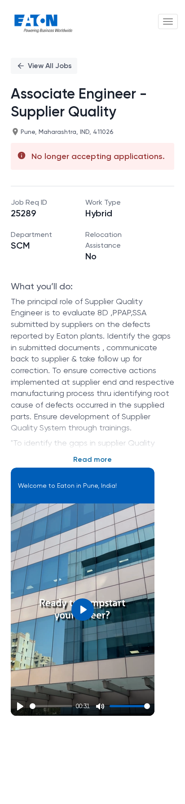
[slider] (51, 706)
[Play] (20, 706)
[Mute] (100, 706)
